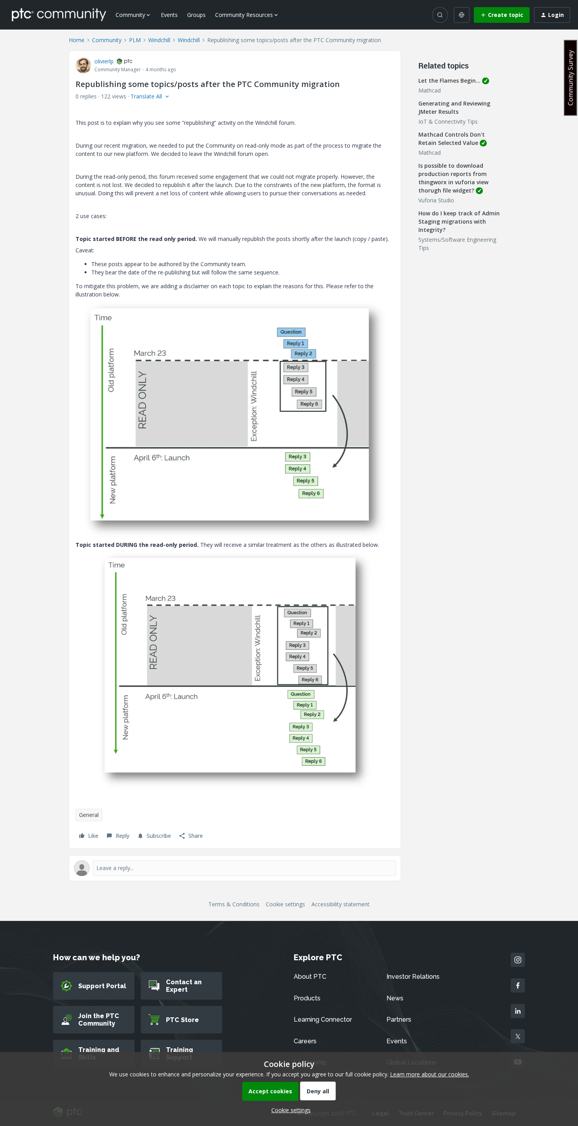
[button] (502, 15)
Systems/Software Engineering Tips (457, 244)
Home (77, 40)
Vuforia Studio (436, 200)
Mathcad (429, 90)
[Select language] (461, 15)
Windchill (159, 40)
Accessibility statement (340, 904)
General (89, 815)
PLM (135, 40)
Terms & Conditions (234, 904)
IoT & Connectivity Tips (448, 121)
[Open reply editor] (235, 868)
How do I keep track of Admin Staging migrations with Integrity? (459, 221)
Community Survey (570, 78)
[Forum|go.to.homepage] (59, 14)
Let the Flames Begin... (449, 80)
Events (169, 15)
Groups (196, 15)
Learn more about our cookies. (429, 1074)
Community (106, 40)
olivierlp (104, 61)
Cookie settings (285, 904)
